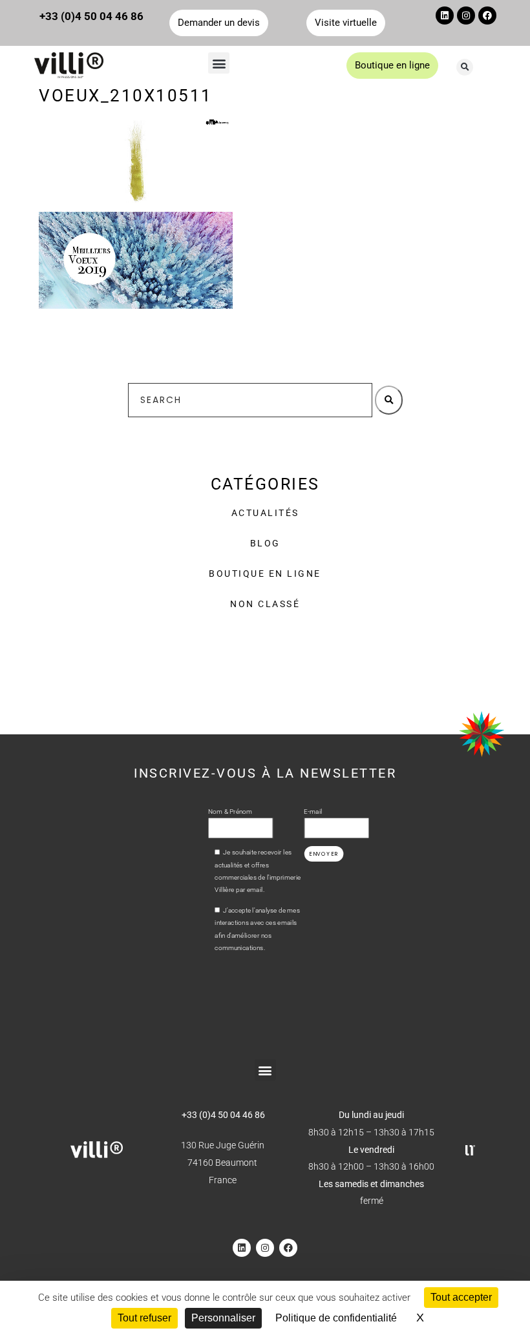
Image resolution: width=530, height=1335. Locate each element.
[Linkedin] (445, 15)
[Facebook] (487, 15)
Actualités (265, 513)
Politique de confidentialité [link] (336, 1317)
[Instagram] (466, 15)
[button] (218, 63)
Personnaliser (223, 1317)
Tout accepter (461, 1297)
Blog (265, 543)
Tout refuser (144, 1317)
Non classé (265, 604)
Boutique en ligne (265, 573)
